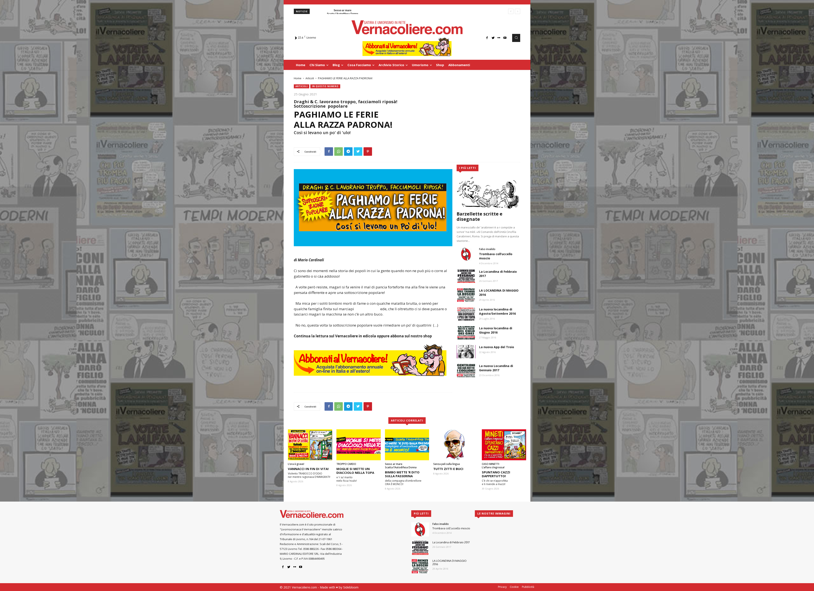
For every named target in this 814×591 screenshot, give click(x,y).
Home (297, 78)
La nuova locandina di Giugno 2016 (495, 330)
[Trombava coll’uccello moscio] (466, 254)
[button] (516, 38)
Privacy (502, 586)
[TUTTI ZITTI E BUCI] (455, 444)
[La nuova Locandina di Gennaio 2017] (466, 370)
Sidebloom (350, 587)
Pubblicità (528, 586)
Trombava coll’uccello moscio (451, 528)
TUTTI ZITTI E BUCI (448, 469)
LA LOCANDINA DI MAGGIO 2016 (449, 562)
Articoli (309, 78)
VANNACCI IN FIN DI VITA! (308, 469)
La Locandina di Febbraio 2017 (451, 542)
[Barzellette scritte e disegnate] (488, 193)
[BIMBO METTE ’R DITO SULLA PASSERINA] (407, 444)
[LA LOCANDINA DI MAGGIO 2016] (466, 295)
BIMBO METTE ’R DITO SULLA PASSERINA (402, 474)
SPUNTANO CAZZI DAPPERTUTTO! (496, 474)
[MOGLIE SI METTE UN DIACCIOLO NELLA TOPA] (358, 444)
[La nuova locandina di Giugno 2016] (466, 332)
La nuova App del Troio (496, 347)
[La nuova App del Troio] (466, 351)
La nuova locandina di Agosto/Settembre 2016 (497, 311)
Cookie (514, 586)
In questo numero (325, 86)
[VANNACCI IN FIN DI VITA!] (310, 444)
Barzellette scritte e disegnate (479, 216)
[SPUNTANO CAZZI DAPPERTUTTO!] (504, 444)
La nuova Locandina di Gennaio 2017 (496, 368)
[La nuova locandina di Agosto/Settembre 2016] (466, 314)
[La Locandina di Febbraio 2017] (466, 276)
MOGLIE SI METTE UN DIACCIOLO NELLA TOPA (355, 471)
